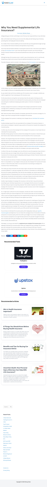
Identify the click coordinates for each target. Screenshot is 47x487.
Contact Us (5, 468)
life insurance (32, 62)
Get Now (23, 266)
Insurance (19, 33)
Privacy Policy (6, 470)
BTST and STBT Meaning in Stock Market (7, 443)
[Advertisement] (23, 14)
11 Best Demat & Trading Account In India (7, 419)
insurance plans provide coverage (35, 146)
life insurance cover (9, 50)
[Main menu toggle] (44, 2)
